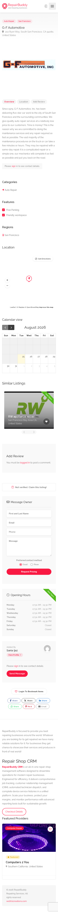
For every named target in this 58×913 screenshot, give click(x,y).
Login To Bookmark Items (31, 691)
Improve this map (46, 307)
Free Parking (12, 210)
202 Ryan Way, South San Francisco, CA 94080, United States (28, 33)
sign (14, 166)
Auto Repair (9, 21)
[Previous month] (5, 327)
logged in (25, 462)
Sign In (46, 6)
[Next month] (11, 327)
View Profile (13, 655)
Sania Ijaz (12, 650)
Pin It (29, 707)
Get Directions (44, 259)
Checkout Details (14, 811)
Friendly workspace (16, 215)
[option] (29, 410)
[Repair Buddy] (14, 6)
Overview (9, 101)
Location (23, 101)
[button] (7, 280)
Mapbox (21, 307)
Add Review (39, 101)
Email (43, 707)
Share (15, 701)
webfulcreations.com (16, 901)
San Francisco (24, 21)
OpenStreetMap (33, 307)
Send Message (17, 673)
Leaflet (13, 307)
